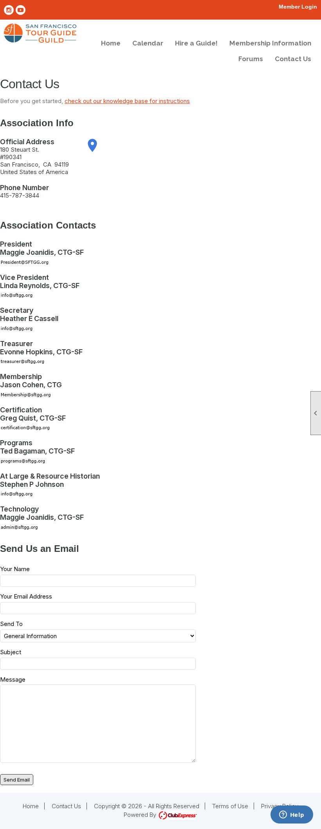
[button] (16, 779)
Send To (11, 624)
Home (111, 43)
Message (12, 679)
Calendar (147, 43)
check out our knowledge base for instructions (127, 101)
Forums (250, 59)
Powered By (141, 814)
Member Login (298, 7)
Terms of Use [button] (230, 806)
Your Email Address (26, 596)
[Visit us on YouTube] (20, 10)
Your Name (15, 569)
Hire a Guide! (196, 43)
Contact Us (293, 59)
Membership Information (270, 43)
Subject (10, 652)
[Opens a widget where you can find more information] (291, 815)
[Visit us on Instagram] (9, 10)
